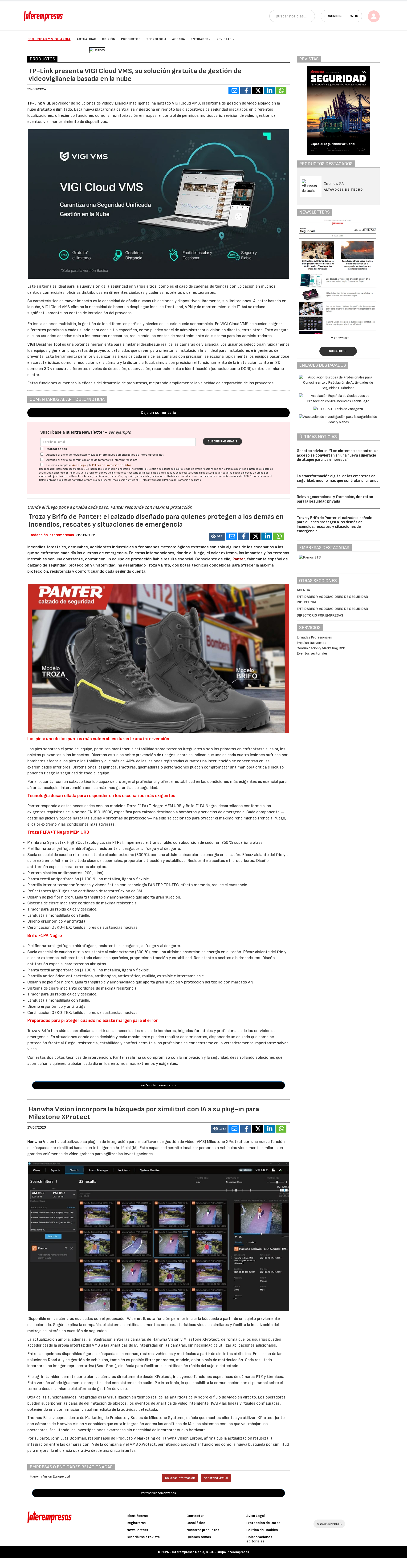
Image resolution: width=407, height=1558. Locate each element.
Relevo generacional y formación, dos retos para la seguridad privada (335, 499)
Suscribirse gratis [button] (341, 16)
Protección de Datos (263, 1523)
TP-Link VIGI (38, 103)
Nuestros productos (203, 1530)
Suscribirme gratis (222, 441)
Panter (238, 559)
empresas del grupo (252, 472)
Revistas (224, 39)
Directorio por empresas (320, 615)
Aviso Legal (79, 465)
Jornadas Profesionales (314, 637)
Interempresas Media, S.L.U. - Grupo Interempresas (210, 1552)
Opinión (108, 39)
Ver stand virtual (216, 1478)
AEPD (139, 480)
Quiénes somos (199, 1537)
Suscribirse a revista (143, 1537)
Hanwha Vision (40, 1141)
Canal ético (196, 1523)
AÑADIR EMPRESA (329, 1524)
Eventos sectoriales (312, 653)
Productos (131, 39)
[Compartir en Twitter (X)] (257, 90)
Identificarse (137, 1516)
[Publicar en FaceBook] (245, 90)
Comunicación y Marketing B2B (321, 648)
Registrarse (136, 1523)
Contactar (195, 1516)
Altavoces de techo (343, 190)
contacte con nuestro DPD (233, 476)
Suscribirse (338, 351)
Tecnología (156, 39)
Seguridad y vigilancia (49, 39)
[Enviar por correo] (233, 90)
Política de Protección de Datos (111, 465)
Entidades (199, 39)
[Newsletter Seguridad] (338, 276)
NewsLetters (137, 1530)
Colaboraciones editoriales (259, 1539)
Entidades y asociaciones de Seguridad (332, 609)
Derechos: (77, 476)
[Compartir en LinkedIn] (269, 90)
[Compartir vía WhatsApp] (281, 90)
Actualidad (86, 39)
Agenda (178, 39)
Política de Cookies (262, 1530)
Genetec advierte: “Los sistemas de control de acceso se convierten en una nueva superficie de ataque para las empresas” (338, 455)
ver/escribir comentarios (158, 1085)
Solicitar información (180, 1478)
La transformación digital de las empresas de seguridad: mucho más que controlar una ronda (338, 478)
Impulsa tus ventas (311, 643)
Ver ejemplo (119, 432)
